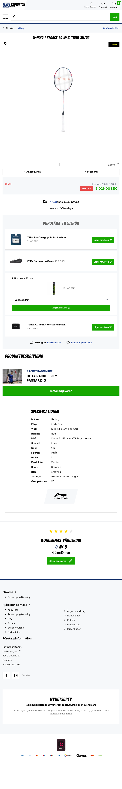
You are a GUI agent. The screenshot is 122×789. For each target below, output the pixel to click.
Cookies (26, 675)
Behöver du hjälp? (111, 28)
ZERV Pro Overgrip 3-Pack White (46, 237)
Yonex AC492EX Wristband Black (46, 324)
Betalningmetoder (81, 342)
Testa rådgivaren (61, 391)
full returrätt (54, 342)
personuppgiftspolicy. (61, 713)
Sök (115, 16)
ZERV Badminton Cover (40, 260)
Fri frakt (53, 201)
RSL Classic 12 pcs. (23, 278)
